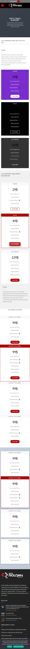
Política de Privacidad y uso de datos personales (13, 629)
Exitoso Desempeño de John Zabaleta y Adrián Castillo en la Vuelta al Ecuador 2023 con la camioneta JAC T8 (17, 607)
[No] (28, 644)
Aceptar (10, 646)
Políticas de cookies (6, 635)
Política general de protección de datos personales (14, 638)
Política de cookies (18, 646)
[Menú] (2, 5)
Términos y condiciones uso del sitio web (11, 632)
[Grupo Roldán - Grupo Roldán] (15, 5)
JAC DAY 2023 (10, 613)
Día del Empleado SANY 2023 (13, 618)
